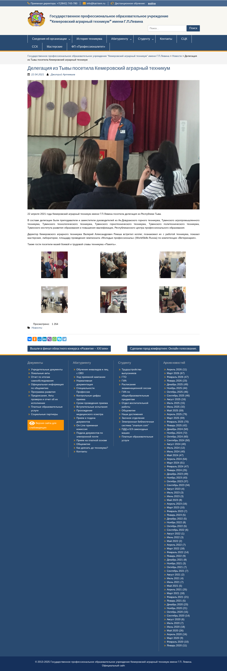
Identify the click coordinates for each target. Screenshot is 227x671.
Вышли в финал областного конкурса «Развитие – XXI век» (69, 348)
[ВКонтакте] (29, 339)
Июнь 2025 (173, 406)
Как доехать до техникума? (92, 447)
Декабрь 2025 (175, 384)
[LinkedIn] (44, 339)
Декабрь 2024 (175, 429)
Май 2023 (172, 500)
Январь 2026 (174, 380)
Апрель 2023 (174, 503)
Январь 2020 (174, 645)
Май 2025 (172, 410)
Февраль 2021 (175, 597)
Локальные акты (40, 373)
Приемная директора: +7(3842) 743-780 (54, 3)
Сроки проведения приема (92, 403)
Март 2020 (173, 638)
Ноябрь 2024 (174, 432)
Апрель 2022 (174, 544)
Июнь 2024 (173, 451)
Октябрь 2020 (175, 611)
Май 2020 (172, 630)
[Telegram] (64, 339)
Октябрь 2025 (175, 391)
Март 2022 (173, 548)
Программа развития (43, 391)
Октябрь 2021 (175, 567)
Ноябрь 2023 (174, 477)
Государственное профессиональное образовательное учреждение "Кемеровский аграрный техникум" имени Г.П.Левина (98, 56)
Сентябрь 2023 (175, 485)
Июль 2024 (173, 447)
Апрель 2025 (174, 414)
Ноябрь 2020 (174, 608)
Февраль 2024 (175, 466)
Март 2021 (173, 593)
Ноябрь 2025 (174, 388)
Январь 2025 (174, 425)
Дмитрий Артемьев (63, 74)
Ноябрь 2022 (174, 522)
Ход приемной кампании (90, 376)
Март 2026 (173, 373)
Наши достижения (132, 414)
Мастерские (54, 46)
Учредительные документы (47, 369)
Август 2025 (174, 399)
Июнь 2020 (173, 626)
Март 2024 (173, 462)
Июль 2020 (173, 623)
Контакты (166, 38)
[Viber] (49, 339)
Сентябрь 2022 (175, 529)
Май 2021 (172, 585)
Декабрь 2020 (175, 604)
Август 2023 (174, 488)
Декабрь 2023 (175, 473)
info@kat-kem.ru (96, 3)
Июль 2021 (173, 578)
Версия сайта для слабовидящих (42, 425)
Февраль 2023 (175, 511)
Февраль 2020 (175, 641)
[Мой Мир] (39, 339)
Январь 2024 (174, 470)
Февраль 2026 (175, 376)
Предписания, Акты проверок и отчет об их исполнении (44, 399)
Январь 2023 (174, 514)
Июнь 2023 (173, 496)
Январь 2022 (174, 555)
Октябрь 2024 (175, 436)
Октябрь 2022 (175, 526)
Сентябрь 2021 (175, 570)
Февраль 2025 (175, 421)
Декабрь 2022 (175, 518)
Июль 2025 (173, 403)
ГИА (124, 380)
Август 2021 (174, 574)
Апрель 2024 (174, 459)
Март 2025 (173, 417)
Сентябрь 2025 (175, 395)
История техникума (89, 38)
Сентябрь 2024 (175, 440)
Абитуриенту (119, 38)
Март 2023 (173, 507)
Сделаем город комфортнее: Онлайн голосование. (163, 348)
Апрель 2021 (174, 589)
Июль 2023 (173, 492)
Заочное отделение (133, 417)
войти (152, 3)
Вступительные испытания (91, 406)
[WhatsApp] (54, 339)
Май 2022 (172, 541)
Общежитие (83, 444)
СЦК (184, 38)
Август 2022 (174, 533)
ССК (35, 46)
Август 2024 (174, 444)
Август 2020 (174, 619)
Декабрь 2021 (175, 559)
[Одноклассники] (34, 339)
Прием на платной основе (91, 440)
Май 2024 (172, 455)
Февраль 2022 (175, 552)
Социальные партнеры (44, 414)
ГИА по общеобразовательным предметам (135, 395)
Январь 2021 (174, 600)
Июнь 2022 (173, 537)
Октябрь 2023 (175, 481)
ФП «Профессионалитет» (88, 46)
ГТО (124, 376)
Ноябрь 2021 (174, 563)
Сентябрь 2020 (175, 615)
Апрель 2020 (174, 634)
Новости (177, 56)
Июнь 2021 (173, 582)
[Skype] (59, 339)
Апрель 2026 (174, 369)
